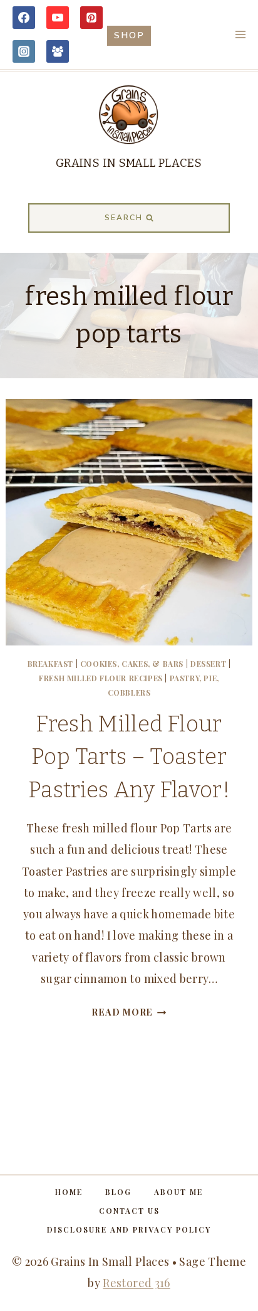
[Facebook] (24, 17)
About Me (178, 1192)
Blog (118, 1192)
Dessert (208, 664)
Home (69, 1192)
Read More (128, 1012)
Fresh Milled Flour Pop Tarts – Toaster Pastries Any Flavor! (129, 757)
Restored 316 (136, 1282)
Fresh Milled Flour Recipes (101, 678)
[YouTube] (57, 17)
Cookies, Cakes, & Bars (131, 664)
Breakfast (50, 664)
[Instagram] (24, 51)
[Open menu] (240, 34)
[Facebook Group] (57, 51)
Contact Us (129, 1211)
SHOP (129, 35)
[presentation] (129, 522)
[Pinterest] (91, 17)
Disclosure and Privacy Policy (129, 1229)
